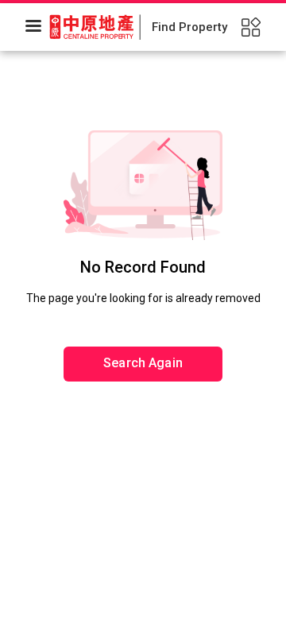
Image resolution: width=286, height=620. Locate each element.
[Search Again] (143, 314)
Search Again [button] (143, 362)
